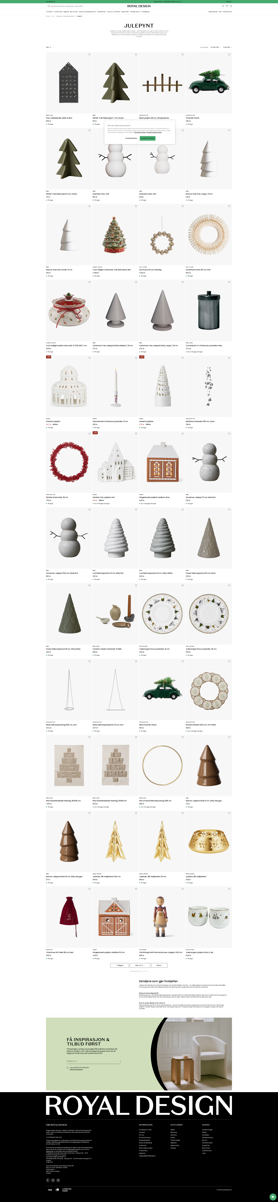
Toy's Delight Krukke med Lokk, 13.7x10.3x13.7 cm (66, 346)
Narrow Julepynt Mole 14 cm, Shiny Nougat (64, 877)
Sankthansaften (207, 1142)
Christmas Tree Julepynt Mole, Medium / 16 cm (113, 346)
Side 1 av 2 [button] (139, 965)
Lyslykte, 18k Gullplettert (196, 877)
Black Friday (206, 1148)
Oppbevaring (175, 1145)
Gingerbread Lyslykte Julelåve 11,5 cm (109, 952)
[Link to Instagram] (53, 1180)
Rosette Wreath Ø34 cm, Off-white (201, 725)
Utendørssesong (207, 1137)
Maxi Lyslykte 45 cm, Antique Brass (154, 118)
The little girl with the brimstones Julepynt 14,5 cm (160, 952)
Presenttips (205, 1135)
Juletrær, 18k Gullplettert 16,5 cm (107, 877)
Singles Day (206, 1145)
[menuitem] (49, 12)
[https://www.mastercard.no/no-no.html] (57, 1189)
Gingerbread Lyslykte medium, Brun (154, 497)
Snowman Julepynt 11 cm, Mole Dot (201, 497)
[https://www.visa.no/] (50, 1189)
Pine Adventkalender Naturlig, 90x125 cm (63, 801)
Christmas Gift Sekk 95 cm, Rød (59, 952)
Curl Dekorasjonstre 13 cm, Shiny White (155, 573)
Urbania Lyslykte (53, 421)
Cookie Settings (131, 138)
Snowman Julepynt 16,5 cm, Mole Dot (62, 573)
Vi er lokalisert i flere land (54, 1137)
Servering (174, 1135)
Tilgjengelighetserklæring (147, 1156)
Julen (204, 1153)
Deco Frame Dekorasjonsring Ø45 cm (155, 801)
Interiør (173, 1137)
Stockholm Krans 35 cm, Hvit (198, 270)
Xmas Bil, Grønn (192, 118)
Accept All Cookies (147, 138)
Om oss (141, 1135)
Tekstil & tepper (175, 1140)
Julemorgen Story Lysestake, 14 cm (154, 649)
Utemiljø (173, 1148)
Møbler (173, 1129)
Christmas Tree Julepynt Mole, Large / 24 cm (158, 346)
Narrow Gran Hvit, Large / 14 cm (199, 194)
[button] (229, 2)
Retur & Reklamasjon (145, 1148)
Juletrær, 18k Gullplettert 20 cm (152, 877)
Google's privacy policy (154, 132)
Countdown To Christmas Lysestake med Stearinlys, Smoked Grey (204, 346)
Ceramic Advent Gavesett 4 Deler (107, 649)
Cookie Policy (143, 1150)
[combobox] (229, 2)
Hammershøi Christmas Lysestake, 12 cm (110, 421)
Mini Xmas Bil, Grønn (148, 725)
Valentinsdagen (207, 1129)
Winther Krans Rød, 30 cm (57, 497)
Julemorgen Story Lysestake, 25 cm (201, 649)
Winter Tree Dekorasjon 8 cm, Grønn (61, 194)
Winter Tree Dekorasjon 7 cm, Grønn (108, 118)
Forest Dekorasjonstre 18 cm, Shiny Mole (63, 649)
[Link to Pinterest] (58, 1180)
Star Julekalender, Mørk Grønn (59, 118)
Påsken (204, 1132)
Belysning (174, 1132)
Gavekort (142, 1132)
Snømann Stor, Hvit (101, 194)
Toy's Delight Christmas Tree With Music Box (112, 270)
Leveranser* (142, 1145)
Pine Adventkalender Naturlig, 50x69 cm (110, 801)
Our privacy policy (140, 132)
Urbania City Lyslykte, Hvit (104, 497)
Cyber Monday (207, 1150)
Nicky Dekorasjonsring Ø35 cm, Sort (61, 725)
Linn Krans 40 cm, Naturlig (150, 270)
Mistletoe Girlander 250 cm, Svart (200, 421)
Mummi (204, 1140)
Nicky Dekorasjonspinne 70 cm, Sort (108, 725)
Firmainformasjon (145, 1137)
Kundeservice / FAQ (145, 1129)
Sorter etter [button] (226, 47)
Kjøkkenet (174, 1142)
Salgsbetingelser (144, 1140)
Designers (142, 1153)
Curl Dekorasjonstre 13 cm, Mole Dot (108, 573)
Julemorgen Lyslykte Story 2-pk (199, 952)
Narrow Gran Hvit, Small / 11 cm (59, 270)
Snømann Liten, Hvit (147, 194)
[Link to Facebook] (48, 1180)
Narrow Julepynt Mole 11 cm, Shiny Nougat (204, 801)
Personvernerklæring (145, 1142)
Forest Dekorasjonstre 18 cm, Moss (201, 573)
